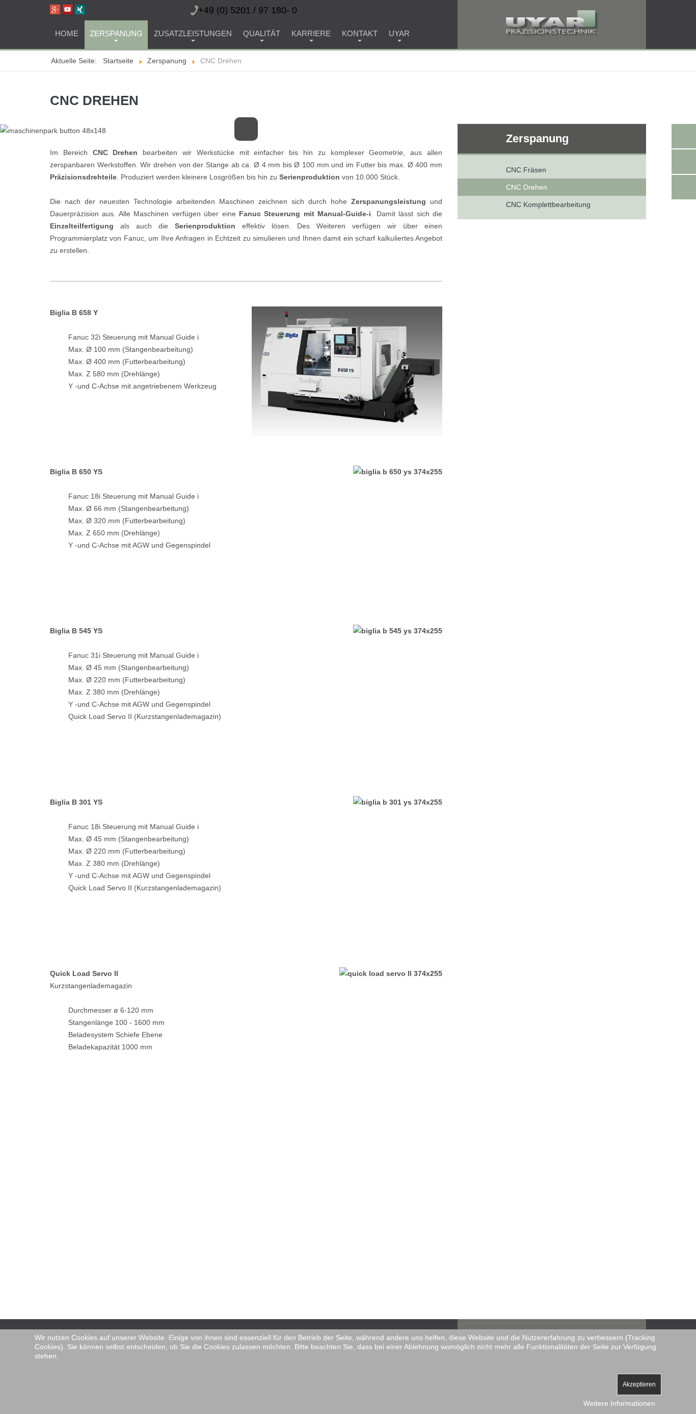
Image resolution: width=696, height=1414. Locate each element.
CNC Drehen (526, 187)
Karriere (311, 33)
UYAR (399, 33)
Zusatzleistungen (193, 33)
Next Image (435, 133)
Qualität (261, 33)
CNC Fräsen (526, 170)
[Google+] (55, 9)
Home (66, 33)
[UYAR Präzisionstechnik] (528, 23)
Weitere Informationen (619, 1403)
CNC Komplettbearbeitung (548, 204)
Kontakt (360, 33)
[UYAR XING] (80, 9)
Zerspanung (116, 33)
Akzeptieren (639, 1384)
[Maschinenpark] (53, 130)
